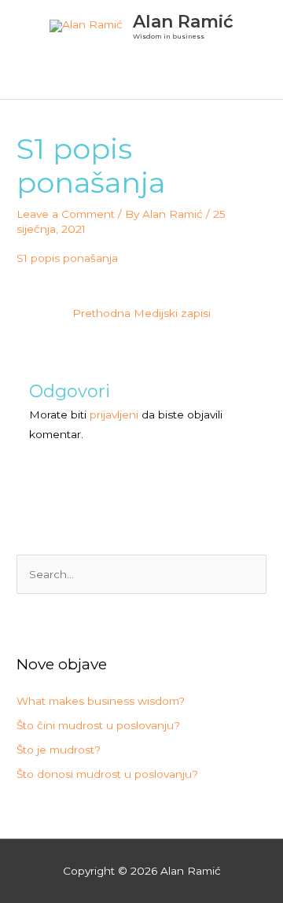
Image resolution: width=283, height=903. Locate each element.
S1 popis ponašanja (67, 258)
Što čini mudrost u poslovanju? (98, 725)
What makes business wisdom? (101, 701)
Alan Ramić (183, 21)
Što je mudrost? (59, 749)
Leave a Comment (66, 214)
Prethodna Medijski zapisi (141, 313)
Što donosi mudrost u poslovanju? (107, 774)
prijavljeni (114, 414)
